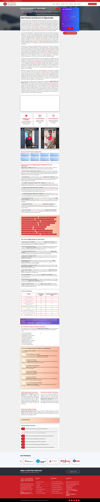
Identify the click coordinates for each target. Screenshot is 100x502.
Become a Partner (40, 481)
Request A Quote (73, 471)
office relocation (47, 178)
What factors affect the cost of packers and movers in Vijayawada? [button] (40, 447)
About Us (58, 4)
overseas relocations (38, 204)
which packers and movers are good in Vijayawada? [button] (36, 428)
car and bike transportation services (37, 29)
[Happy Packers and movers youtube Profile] (76, 500)
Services (63, 4)
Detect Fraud (39, 487)
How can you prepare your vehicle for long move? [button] (36, 441)
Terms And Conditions (41, 493)
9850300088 (69, 487)
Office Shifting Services (56, 485)
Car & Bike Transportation (57, 487)
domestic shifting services (52, 83)
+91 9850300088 (7, 1)
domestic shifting (26, 172)
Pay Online (39, 483)
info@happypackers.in (17, 1)
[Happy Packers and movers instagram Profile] (96, 1)
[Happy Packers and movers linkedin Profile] (93, 1)
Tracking (38, 485)
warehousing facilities (43, 199)
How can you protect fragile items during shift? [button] (35, 438)
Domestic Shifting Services (57, 481)
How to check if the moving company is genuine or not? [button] (37, 444)
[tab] (40, 428)
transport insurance (45, 72)
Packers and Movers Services (57, 493)
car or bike (38, 184)
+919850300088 (30, 323)
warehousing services (50, 49)
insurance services (34, 211)
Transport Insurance (56, 491)
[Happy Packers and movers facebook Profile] (90, 1)
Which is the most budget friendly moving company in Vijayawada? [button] (40, 435)
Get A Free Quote (92, 4)
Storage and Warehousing (57, 489)
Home (54, 4)
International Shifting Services (57, 483)
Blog (75, 4)
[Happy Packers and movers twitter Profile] (72, 500)
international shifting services (37, 62)
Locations (71, 4)
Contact (78, 4)
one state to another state (39, 40)
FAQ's (67, 4)
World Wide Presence (41, 489)
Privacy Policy (39, 491)
